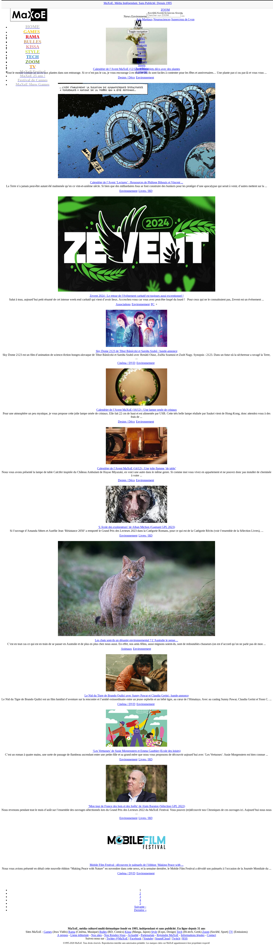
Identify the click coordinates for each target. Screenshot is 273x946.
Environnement (145, 77)
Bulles (103, 931)
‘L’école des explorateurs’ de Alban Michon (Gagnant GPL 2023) (136, 527)
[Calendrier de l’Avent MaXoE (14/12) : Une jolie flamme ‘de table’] (136, 463)
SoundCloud (162, 938)
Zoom (205, 931)
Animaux (126, 648)
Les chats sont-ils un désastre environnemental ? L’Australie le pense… (136, 640)
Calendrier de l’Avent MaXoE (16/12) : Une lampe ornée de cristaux (136, 409)
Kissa (128, 931)
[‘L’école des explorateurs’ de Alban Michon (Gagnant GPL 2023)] (136, 521)
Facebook (135, 938)
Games (48, 931)
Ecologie (141, 45)
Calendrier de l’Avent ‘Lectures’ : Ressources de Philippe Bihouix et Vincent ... (136, 182)
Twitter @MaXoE (117, 938)
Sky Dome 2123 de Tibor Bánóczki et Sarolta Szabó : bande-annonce (136, 351)
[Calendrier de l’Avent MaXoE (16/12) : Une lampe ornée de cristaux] (136, 404)
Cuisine (141, 58)
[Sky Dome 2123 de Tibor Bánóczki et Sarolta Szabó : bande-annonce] (136, 345)
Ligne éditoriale (79, 935)
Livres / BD (145, 190)
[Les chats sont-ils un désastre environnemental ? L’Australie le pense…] (136, 635)
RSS (185, 938)
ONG (141, 38)
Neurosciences (161, 19)
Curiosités (142, 71)
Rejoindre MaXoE (167, 935)
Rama (71, 931)
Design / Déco (126, 77)
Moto (141, 68)
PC (153, 304)
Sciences (142, 61)
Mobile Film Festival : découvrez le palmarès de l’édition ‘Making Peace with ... (136, 864)
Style (154, 931)
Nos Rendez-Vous (115, 935)
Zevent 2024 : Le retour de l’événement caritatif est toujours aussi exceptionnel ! (136, 295)
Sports (141, 65)
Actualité (133, 935)
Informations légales (192, 935)
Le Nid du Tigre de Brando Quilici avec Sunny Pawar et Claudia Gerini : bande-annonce (136, 695)
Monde (142, 55)
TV (231, 931)
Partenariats (147, 935)
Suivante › (140, 906)
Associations (123, 304)
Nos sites (96, 935)
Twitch (176, 938)
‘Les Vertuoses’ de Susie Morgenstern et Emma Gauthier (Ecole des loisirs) (137, 750)
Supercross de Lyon (182, 19)
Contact (211, 935)
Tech (179, 931)
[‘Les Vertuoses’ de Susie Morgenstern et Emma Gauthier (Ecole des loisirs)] (136, 745)
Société (141, 51)
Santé (142, 41)
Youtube (148, 938)
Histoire (141, 48)
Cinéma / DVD (126, 363)
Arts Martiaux (144, 19)
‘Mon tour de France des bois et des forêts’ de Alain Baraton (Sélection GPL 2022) (136, 806)
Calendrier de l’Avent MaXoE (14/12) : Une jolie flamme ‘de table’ (136, 468)
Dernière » (140, 910)
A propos (62, 935)
